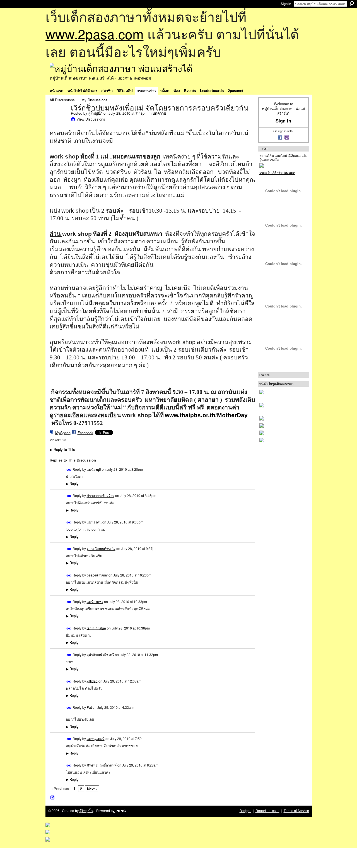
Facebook (85, 432)
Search (351, 3)
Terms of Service (296, 810)
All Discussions (62, 99)
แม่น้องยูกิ (94, 469)
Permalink (69, 469)
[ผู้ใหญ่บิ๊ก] (58, 119)
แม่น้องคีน (94, 522)
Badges (245, 810)
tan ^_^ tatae (96, 627)
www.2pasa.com (94, 33)
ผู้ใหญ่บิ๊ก (95, 113)
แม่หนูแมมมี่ (96, 738)
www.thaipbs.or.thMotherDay (206, 415)
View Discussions (90, 119)
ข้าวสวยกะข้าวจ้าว (100, 495)
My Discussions (94, 99)
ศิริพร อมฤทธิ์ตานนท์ (102, 765)
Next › (92, 788)
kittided (92, 680)
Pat (89, 707)
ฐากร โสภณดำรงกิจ (101, 548)
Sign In (286, 4)
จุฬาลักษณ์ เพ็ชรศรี (100, 654)
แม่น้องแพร (95, 601)
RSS (52, 797)
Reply (72, 483)
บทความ (159, 113)
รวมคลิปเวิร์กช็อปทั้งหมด (277, 172)
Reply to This (62, 449)
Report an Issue (267, 810)
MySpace (63, 432)
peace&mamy (97, 575)
